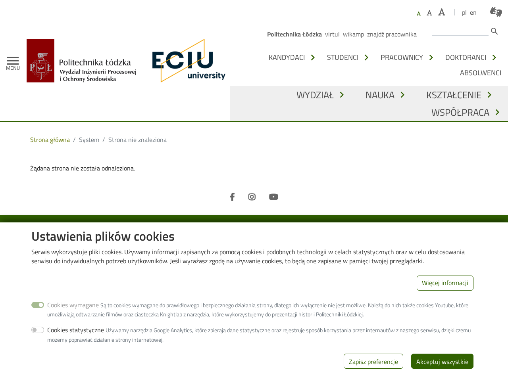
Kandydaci (287, 57)
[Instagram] (252, 197)
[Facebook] (232, 197)
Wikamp (353, 34)
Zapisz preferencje (373, 361)
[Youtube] (273, 197)
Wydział (315, 95)
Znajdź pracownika (392, 34)
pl (464, 12)
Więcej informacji (445, 282)
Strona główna (50, 139)
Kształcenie (453, 95)
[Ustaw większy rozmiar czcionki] (429, 12)
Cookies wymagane (73, 304)
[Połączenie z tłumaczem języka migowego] (496, 12)
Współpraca (460, 112)
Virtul (332, 34)
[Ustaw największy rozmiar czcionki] (441, 12)
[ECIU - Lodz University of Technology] (186, 60)
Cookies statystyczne (75, 330)
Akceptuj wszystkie (442, 361)
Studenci (342, 57)
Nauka (380, 95)
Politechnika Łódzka (294, 34)
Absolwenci (480, 72)
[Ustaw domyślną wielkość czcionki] (419, 13)
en (473, 12)
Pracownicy (402, 57)
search (494, 31)
